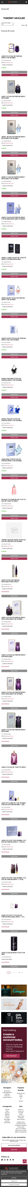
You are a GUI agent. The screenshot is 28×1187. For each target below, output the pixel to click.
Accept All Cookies (14, 1184)
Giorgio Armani (21, 1093)
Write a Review (21, 1119)
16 (19, 972)
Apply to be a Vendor (20, 1130)
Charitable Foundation (21, 1125)
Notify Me (7, 1094)
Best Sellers (7, 1119)
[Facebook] (13, 1160)
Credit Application (7, 1092)
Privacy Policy (20, 1127)
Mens (7, 1111)
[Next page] (22, 972)
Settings (14, 1177)
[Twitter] (10, 1160)
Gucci (20, 1095)
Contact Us (21, 1111)
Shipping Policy (21, 1122)
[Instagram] (5, 1160)
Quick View (14, 72)
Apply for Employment (21, 1132)
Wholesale (21, 1117)
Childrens (7, 1114)
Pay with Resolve (7, 1097)
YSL (21, 1098)
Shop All (7, 1109)
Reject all (14, 1181)
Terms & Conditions (21, 1128)
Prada (20, 1096)
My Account (7, 1091)
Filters (23, 25)
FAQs (21, 1114)
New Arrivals (7, 1122)
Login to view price (7, 64)
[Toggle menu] (2, 2)
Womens (7, 1113)
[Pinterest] (7, 1160)
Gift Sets (7, 1116)
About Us (20, 1109)
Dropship (21, 1113)
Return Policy (21, 1116)
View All (21, 1101)
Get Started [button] (11, 1056)
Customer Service (21, 1124)
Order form (7, 1096)
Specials (7, 1121)
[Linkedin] (2, 1160)
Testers (7, 1117)
